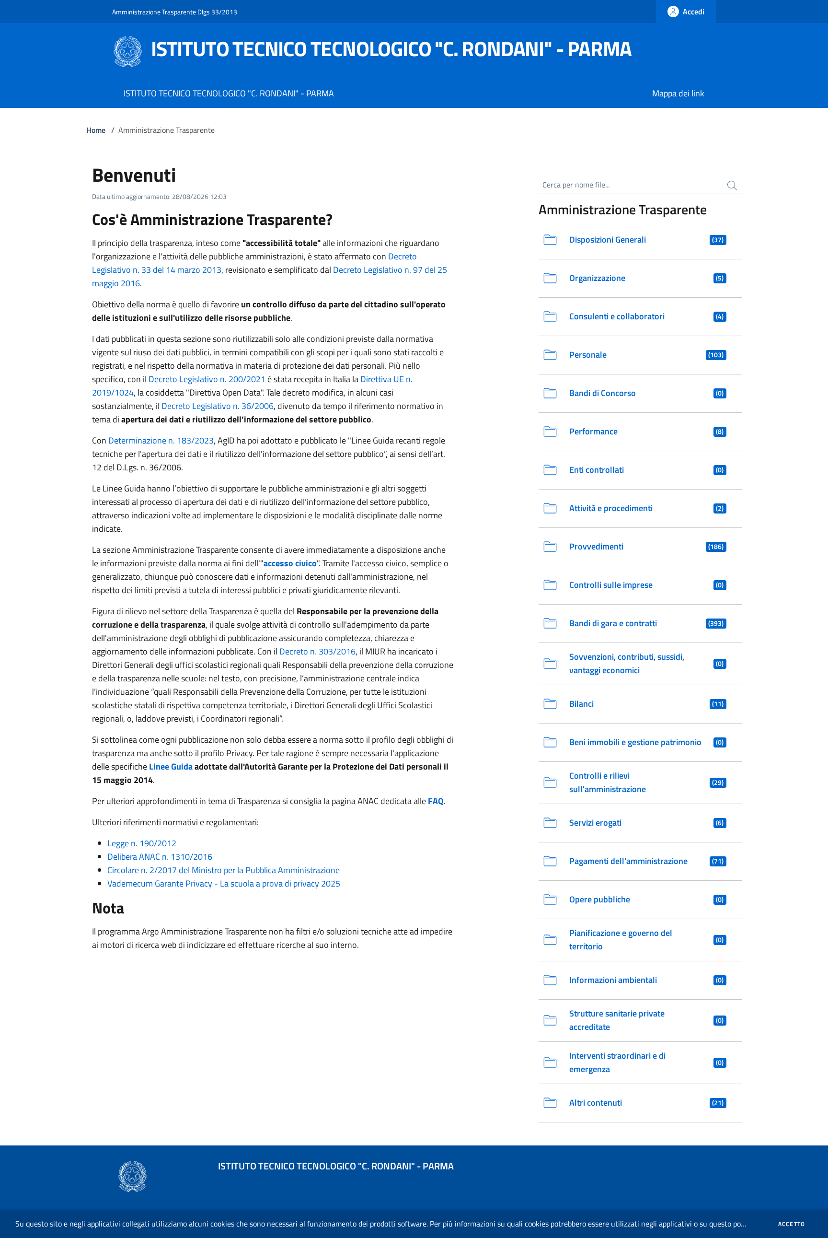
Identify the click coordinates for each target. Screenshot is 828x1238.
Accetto (791, 1224)
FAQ (436, 800)
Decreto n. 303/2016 (317, 651)
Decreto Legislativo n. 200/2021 (207, 379)
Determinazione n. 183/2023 (161, 440)
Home (95, 130)
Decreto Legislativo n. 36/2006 (217, 405)
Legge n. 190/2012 (141, 843)
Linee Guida (171, 766)
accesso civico (290, 563)
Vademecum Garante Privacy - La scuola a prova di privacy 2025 (223, 883)
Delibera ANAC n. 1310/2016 (159, 856)
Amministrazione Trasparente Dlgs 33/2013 (174, 12)
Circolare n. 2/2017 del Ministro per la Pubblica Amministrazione (223, 870)
